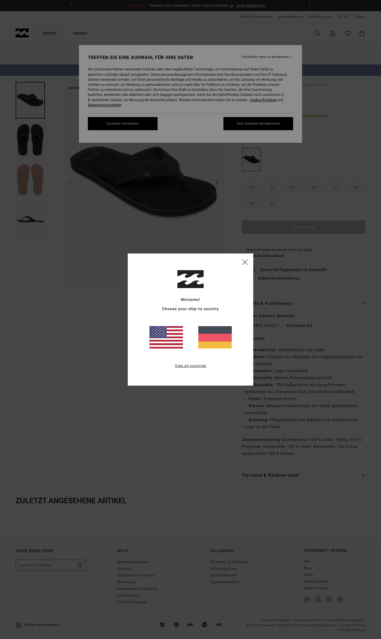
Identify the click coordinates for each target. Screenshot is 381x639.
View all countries (190, 365)
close (245, 262)
